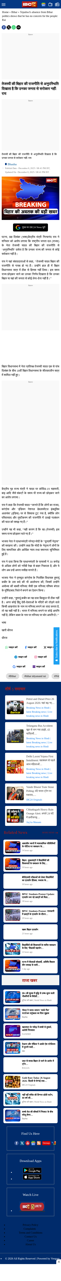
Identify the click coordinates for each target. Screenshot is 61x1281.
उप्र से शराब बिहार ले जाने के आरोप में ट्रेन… (38, 1062)
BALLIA (25, 1068)
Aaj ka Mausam (33, 822)
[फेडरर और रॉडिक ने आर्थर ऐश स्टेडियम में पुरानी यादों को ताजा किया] (12, 1048)
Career (30, 1240)
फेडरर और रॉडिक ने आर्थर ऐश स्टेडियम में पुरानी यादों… (38, 1045)
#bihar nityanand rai (35, 676)
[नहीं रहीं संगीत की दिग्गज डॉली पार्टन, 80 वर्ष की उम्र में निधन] (12, 1099)
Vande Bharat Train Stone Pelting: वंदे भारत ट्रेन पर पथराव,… (40, 791)
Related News (15, 832)
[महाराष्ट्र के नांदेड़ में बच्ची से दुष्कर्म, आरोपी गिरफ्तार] (12, 1031)
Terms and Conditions (30, 1232)
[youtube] (27, 1144)
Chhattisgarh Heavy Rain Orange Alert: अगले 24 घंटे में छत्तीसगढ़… (40, 813)
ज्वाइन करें (13, 647)
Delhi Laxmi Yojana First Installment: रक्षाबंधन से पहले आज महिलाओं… (40, 760)
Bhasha (12, 164)
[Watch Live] (32, 1210)
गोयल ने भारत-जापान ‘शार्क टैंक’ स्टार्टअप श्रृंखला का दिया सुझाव (35, 1012)
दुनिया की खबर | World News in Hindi (37, 1000)
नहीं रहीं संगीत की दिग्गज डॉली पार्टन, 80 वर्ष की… (37, 1096)
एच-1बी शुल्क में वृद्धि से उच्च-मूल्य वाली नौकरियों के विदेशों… (38, 995)
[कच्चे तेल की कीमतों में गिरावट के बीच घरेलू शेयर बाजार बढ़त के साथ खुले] (12, 1116)
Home (5, 12)
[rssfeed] (39, 1144)
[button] (3, 5)
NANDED (26, 1034)
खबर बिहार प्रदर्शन (30, 929)
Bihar (14, 12)
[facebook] (16, 1144)
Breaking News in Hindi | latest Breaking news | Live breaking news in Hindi (39, 712)
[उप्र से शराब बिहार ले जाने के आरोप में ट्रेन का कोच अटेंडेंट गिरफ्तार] (12, 1065)
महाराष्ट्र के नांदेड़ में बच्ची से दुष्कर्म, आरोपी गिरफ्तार (37, 1028)
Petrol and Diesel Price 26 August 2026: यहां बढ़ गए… (40, 701)
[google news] (33, 1144)
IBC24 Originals (34, 799)
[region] (30, 57)
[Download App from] (32, 1172)
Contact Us (31, 1236)
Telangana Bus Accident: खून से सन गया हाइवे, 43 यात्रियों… (39, 729)
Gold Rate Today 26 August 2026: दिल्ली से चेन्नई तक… (36, 1079)
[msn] (54, 1144)
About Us (30, 1244)
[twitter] (22, 1144)
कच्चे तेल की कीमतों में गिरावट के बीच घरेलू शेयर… (37, 1113)
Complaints (30, 1228)
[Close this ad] (58, 1261)
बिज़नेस (24, 1017)
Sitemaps (46, 1143)
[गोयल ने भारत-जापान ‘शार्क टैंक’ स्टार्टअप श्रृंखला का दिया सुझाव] (12, 1014)
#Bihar (13, 676)
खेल (23, 1051)
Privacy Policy (30, 1224)
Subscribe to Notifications (56, 644)
